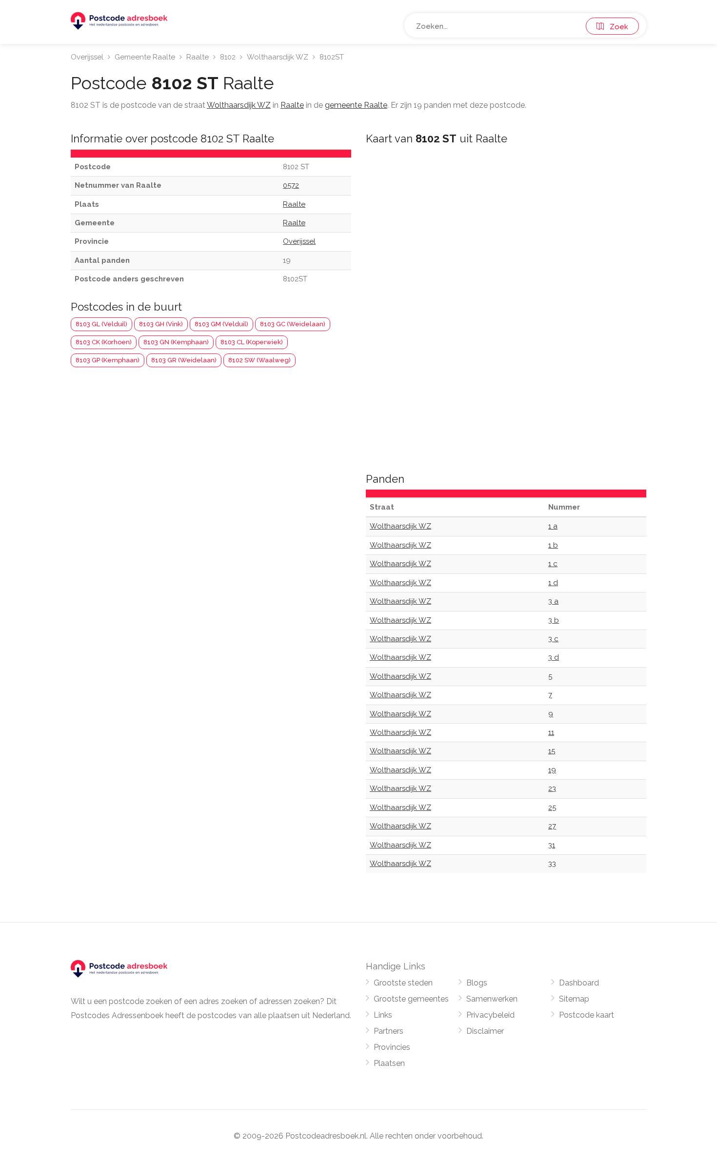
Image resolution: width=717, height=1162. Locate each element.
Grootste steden (403, 982)
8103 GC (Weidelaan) (292, 324)
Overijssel (87, 57)
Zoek (616, 26)
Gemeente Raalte (145, 57)
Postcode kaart (586, 1015)
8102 (228, 57)
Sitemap (574, 999)
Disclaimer (485, 1031)
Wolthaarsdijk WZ (277, 57)
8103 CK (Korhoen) (104, 342)
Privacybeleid (490, 1015)
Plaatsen (389, 1063)
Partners (388, 1031)
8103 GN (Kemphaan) (176, 342)
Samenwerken (492, 999)
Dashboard (579, 982)
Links (383, 1015)
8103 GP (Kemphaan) (107, 360)
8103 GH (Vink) (161, 324)
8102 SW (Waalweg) (259, 360)
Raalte (197, 57)
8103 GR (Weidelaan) (184, 360)
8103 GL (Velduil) (101, 324)
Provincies (392, 1047)
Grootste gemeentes (411, 999)
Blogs (476, 982)
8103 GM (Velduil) (221, 324)
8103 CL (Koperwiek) (251, 342)
